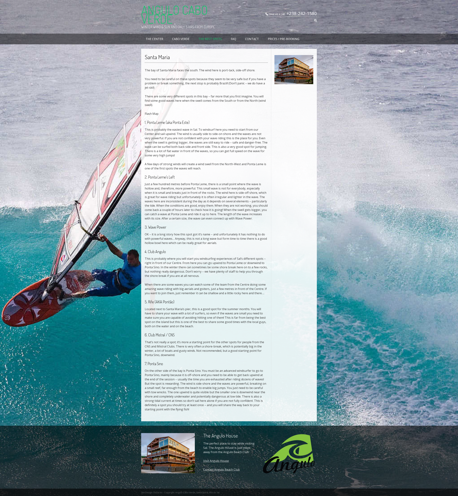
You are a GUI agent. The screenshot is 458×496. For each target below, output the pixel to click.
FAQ (233, 39)
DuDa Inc (157, 492)
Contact (252, 39)
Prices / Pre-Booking (283, 39)
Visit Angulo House (216, 461)
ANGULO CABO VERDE (174, 14)
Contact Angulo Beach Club (221, 470)
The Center (154, 39)
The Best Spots (210, 39)
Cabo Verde (180, 39)
